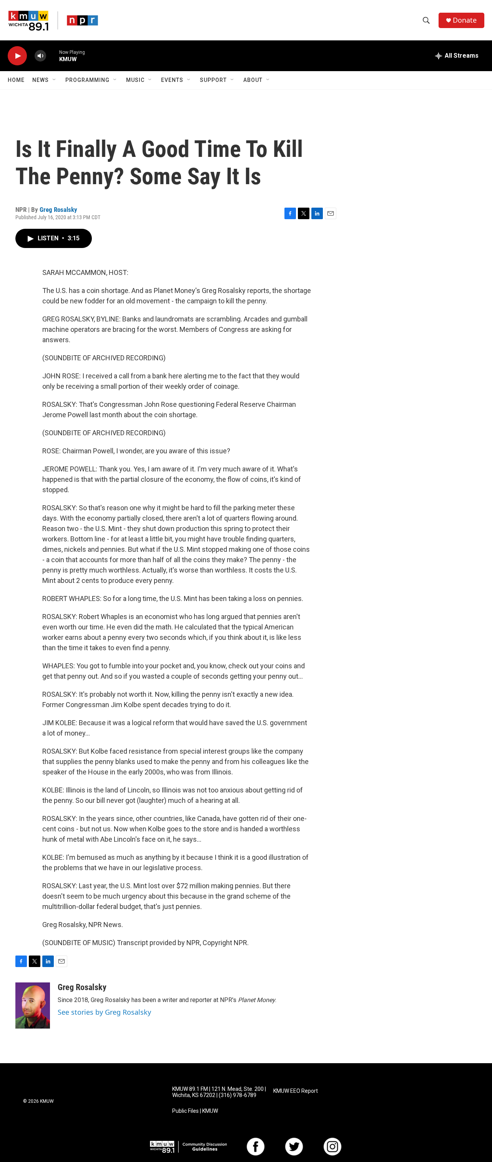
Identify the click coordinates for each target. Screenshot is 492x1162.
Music (135, 80)
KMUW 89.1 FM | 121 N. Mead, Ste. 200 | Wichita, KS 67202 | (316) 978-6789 (219, 1092)
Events (172, 80)
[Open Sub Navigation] (55, 80)
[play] (17, 56)
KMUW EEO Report (295, 1091)
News (40, 80)
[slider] (53, 56)
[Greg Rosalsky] (32, 1005)
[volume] (40, 56)
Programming (87, 80)
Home (16, 80)
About (253, 80)
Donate (465, 20)
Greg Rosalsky (58, 209)
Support (213, 80)
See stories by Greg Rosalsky (104, 1012)
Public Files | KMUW (195, 1111)
